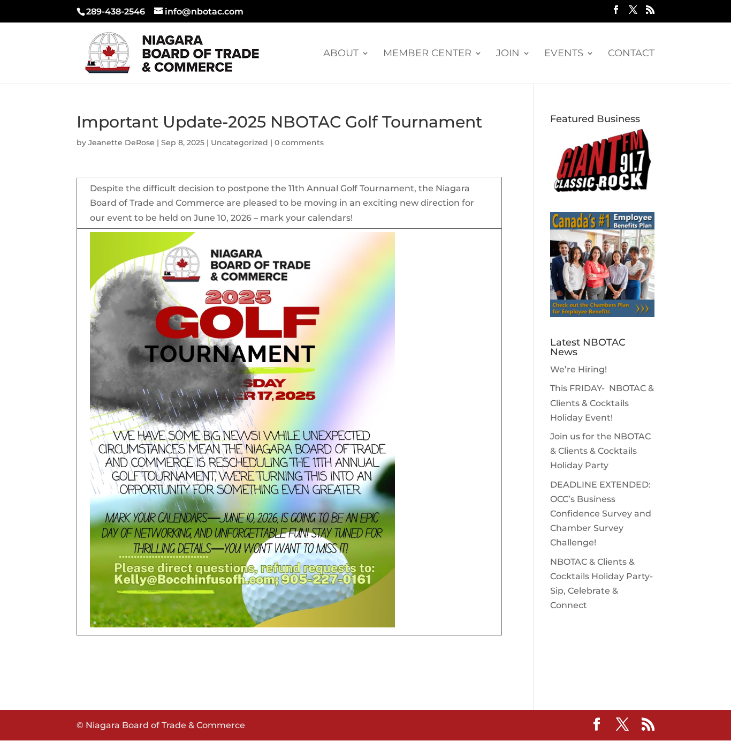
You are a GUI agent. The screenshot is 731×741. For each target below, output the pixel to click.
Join (508, 54)
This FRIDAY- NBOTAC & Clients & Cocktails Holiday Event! (602, 402)
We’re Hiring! (578, 369)
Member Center (427, 54)
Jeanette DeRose (121, 142)
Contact (631, 54)
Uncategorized (239, 142)
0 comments (299, 142)
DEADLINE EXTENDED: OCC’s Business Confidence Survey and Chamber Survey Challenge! (600, 514)
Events (563, 54)
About (341, 54)
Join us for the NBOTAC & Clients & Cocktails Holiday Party (600, 450)
